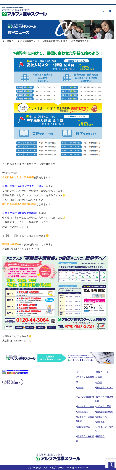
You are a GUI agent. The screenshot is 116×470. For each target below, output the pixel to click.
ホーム (80, 372)
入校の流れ (82, 412)
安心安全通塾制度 (85, 397)
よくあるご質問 (103, 406)
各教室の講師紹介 (104, 412)
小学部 (99, 377)
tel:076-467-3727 (23, 340)
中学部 (99, 382)
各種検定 (100, 422)
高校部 (80, 388)
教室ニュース (102, 372)
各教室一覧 (101, 417)
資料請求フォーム (85, 406)
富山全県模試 (83, 427)
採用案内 (100, 436)
